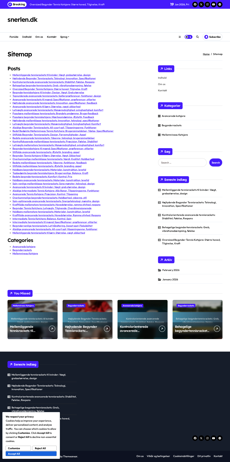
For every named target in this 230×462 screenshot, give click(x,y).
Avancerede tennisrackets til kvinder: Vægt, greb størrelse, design (49, 187)
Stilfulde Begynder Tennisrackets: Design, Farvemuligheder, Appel (49, 134)
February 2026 (170, 270)
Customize (14, 448)
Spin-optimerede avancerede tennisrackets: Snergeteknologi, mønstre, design (56, 201)
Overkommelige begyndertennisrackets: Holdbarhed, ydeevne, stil (50, 197)
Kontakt (51, 36)
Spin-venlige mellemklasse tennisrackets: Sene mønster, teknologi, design (54, 183)
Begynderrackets (22, 250)
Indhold (26, 36)
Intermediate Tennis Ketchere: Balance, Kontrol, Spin (42, 218)
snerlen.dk (22, 19)
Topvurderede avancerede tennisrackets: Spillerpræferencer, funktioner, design (57, 95)
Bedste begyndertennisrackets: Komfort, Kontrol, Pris (42, 176)
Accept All (14, 453)
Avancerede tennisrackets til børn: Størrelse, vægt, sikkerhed (46, 106)
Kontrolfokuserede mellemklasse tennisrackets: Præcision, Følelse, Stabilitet (55, 141)
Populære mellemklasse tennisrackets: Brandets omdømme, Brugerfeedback (55, 113)
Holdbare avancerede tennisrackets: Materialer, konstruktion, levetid (51, 180)
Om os (39, 36)
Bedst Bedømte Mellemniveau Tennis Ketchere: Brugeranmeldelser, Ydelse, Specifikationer (63, 130)
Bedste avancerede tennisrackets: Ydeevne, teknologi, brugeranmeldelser (54, 138)
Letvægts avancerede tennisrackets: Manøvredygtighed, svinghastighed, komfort (58, 110)
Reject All (40, 448)
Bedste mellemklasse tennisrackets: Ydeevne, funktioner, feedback (50, 162)
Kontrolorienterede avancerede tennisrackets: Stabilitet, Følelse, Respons (54, 81)
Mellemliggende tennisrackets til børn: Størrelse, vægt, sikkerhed (49, 232)
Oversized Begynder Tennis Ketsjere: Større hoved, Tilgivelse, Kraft (50, 89)
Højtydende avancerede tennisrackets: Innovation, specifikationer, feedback (55, 102)
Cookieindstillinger (183, 456)
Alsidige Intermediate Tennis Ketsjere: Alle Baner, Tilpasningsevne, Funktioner (56, 190)
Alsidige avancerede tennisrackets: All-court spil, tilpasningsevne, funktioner (55, 229)
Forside (14, 36)
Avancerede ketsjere (24, 246)
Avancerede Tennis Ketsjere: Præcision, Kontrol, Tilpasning (45, 194)
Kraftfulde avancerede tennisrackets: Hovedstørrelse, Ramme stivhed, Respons (57, 215)
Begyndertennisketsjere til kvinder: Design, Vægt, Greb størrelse (48, 92)
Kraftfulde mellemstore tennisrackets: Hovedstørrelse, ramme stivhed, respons (56, 204)
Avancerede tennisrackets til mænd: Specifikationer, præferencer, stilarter (54, 99)
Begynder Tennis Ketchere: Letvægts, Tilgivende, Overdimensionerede (52, 208)
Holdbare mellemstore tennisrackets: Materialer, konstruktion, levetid (51, 211)
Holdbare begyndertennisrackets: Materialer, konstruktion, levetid (49, 169)
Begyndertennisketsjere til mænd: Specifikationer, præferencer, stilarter (53, 148)
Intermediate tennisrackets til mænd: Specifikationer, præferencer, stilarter (55, 222)
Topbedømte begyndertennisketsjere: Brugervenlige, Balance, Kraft (50, 173)
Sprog (63, 36)
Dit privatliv (204, 456)
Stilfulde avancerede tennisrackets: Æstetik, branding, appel (46, 152)
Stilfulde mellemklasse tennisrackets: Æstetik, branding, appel (47, 166)
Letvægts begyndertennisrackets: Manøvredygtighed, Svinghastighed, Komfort (57, 123)
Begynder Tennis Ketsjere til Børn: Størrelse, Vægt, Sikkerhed (46, 155)
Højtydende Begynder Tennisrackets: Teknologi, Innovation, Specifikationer (54, 78)
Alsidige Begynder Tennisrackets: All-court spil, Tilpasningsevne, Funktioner (55, 127)
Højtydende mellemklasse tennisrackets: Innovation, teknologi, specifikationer (56, 120)
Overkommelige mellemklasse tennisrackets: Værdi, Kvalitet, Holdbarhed (53, 159)
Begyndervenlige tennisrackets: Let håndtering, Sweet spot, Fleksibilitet (52, 225)
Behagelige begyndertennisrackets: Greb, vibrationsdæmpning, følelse (52, 85)
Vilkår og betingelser (158, 456)
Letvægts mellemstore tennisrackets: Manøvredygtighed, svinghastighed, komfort (58, 145)
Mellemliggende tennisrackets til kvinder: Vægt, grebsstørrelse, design (52, 74)
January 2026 (170, 279)
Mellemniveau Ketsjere (25, 253)
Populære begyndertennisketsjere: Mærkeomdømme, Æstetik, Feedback (53, 117)
